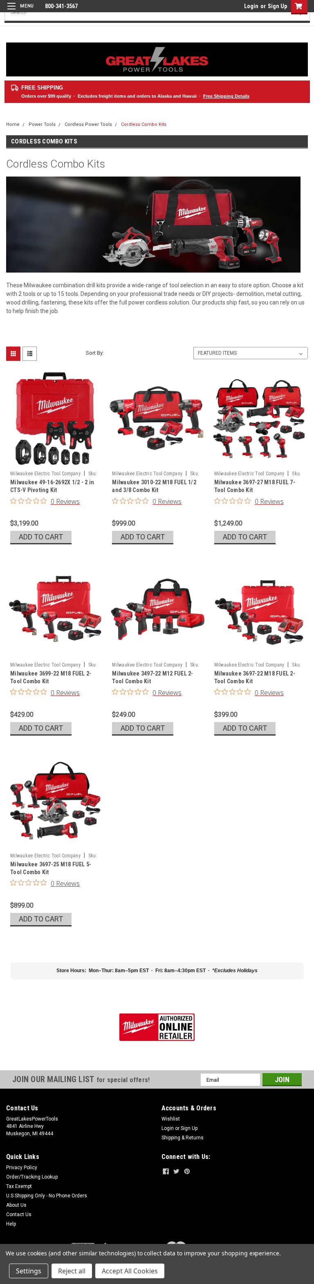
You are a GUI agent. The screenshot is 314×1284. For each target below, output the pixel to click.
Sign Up (277, 6)
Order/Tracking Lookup (32, 1177)
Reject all (71, 1270)
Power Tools (42, 124)
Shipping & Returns (182, 1138)
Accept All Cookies (130, 1270)
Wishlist (170, 1119)
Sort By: (95, 353)
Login (251, 6)
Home (13, 124)
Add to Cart (41, 536)
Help (11, 1224)
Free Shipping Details (226, 96)
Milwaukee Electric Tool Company (45, 473)
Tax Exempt (19, 1186)
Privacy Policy (21, 1167)
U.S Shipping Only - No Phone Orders (46, 1196)
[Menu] (19, 11)
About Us (16, 1205)
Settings (28, 1270)
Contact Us (18, 1214)
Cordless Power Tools (88, 124)
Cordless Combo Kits (143, 124)
